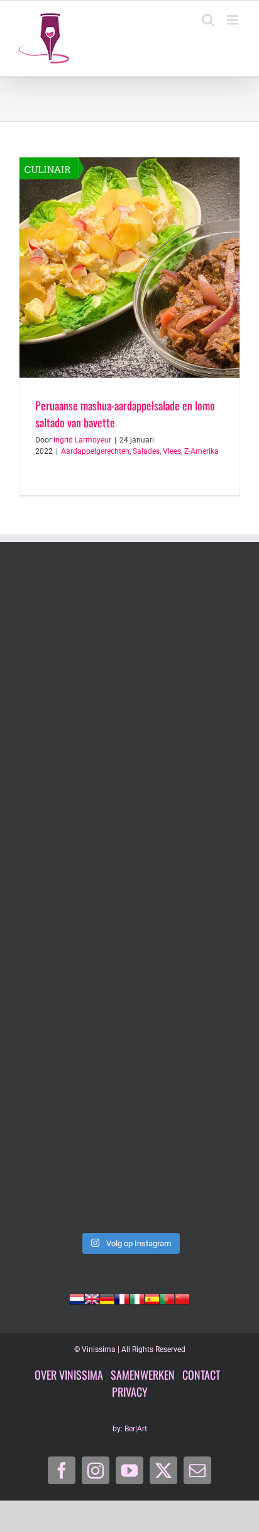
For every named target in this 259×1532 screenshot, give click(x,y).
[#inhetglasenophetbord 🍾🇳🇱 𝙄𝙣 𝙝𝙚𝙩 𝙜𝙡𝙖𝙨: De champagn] (129, 1029)
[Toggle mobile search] (208, 19)
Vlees (172, 451)
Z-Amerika (201, 451)
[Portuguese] (167, 1298)
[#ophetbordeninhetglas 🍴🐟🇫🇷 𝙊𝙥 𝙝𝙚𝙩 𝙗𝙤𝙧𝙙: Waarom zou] (129, 639)
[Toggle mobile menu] (233, 19)
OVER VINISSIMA (69, 1374)
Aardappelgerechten (95, 451)
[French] (122, 1298)
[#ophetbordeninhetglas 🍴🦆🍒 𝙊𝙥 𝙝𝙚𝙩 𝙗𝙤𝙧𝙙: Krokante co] (129, 899)
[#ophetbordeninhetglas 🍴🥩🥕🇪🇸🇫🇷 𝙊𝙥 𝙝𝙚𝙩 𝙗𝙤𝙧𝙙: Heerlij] (129, 769)
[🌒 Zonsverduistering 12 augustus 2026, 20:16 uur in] (129, 1160)
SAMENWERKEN (143, 1374)
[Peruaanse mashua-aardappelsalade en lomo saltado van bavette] (129, 267)
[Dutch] (76, 1298)
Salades (146, 451)
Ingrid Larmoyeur (82, 440)
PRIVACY (130, 1391)
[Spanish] (152, 1298)
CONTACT (201, 1374)
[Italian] (137, 1298)
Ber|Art (135, 1428)
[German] (106, 1298)
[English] (91, 1298)
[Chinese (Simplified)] (182, 1298)
